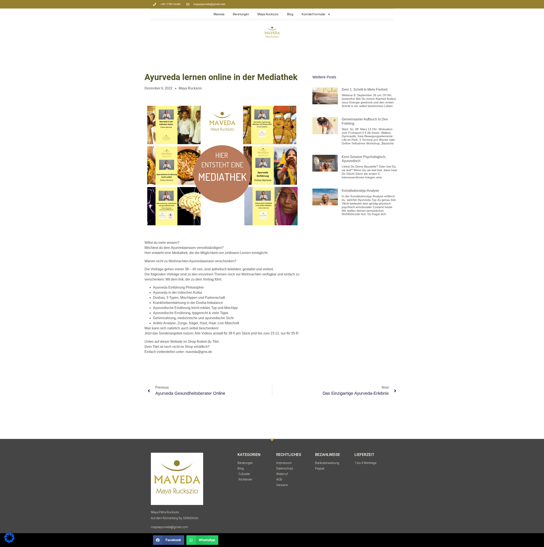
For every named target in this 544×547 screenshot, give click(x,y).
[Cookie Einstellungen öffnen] (9, 541)
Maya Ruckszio (268, 14)
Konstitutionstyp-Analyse (360, 190)
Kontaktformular (313, 14)
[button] (168, 540)
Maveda (219, 14)
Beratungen (241, 14)
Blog (290, 14)
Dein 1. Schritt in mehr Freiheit (364, 89)
